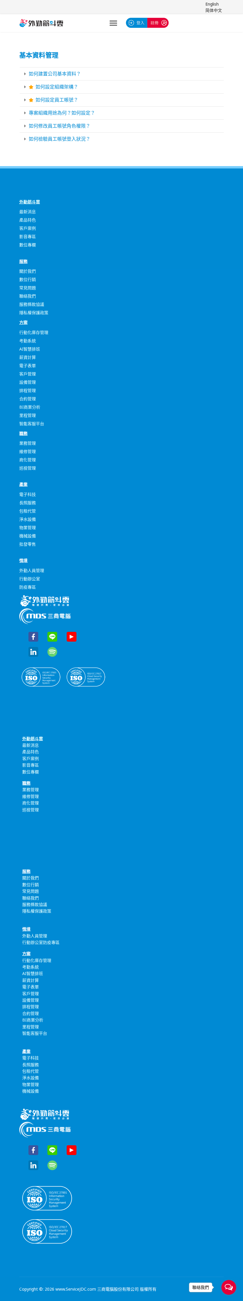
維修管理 (27, 451)
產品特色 (27, 220)
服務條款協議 (31, 304)
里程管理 (27, 415)
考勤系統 (27, 340)
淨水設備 (27, 519)
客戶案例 (27, 228)
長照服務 (27, 502)
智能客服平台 (31, 423)
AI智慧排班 (29, 349)
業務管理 (27, 443)
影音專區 (27, 236)
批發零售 (27, 544)
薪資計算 (27, 357)
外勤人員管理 (31, 570)
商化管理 (27, 459)
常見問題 (27, 287)
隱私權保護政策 (33, 312)
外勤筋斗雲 (29, 202)
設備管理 (27, 382)
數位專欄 (27, 245)
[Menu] (113, 23)
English (212, 4)
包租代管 (27, 511)
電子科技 (27, 494)
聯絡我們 (27, 296)
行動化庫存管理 (33, 332)
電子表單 (27, 365)
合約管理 (27, 398)
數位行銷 (27, 279)
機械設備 (27, 536)
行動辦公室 (29, 579)
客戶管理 (27, 374)
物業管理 (27, 527)
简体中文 (213, 10)
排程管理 (27, 390)
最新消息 (27, 211)
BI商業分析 (29, 407)
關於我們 (27, 271)
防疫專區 (27, 587)
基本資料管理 (38, 54)
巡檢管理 (27, 468)
